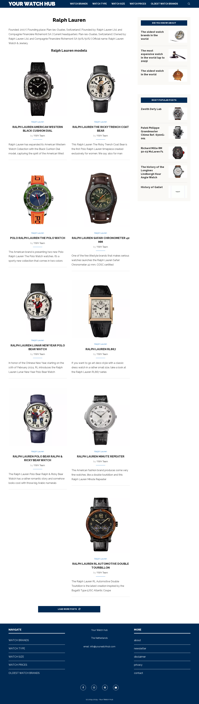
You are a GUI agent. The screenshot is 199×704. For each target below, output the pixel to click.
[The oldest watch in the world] (178, 75)
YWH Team (39, 135)
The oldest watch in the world (152, 72)
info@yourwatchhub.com (102, 646)
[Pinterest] (105, 687)
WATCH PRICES (138, 3)
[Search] (188, 3)
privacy (138, 664)
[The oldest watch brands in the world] (178, 36)
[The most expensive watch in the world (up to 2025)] (178, 55)
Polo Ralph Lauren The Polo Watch (37, 238)
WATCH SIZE (118, 3)
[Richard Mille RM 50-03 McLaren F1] (178, 153)
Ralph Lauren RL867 (101, 349)
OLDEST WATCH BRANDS (164, 3)
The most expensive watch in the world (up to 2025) (153, 56)
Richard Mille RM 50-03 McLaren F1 (152, 150)
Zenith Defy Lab (151, 109)
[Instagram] (94, 687)
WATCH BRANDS (79, 3)
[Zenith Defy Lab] (178, 113)
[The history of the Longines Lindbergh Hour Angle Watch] (178, 171)
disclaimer (140, 656)
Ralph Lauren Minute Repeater (100, 456)
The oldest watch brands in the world (152, 35)
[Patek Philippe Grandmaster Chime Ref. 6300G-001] (178, 132)
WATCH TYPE (99, 3)
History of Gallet (152, 187)
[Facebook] (83, 687)
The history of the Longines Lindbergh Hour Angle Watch (152, 172)
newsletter (140, 648)
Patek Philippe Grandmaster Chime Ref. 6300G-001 (153, 133)
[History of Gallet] (178, 192)
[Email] (116, 687)
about (137, 640)
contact (138, 673)
